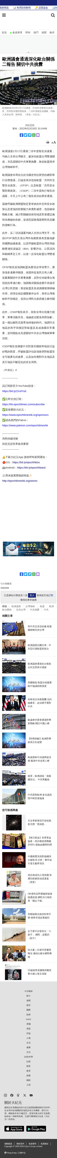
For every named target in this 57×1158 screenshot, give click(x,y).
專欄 (28, 1024)
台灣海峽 (30, 606)
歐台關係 (7, 609)
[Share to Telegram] (29, 135)
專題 (28, 1028)
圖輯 (28, 1080)
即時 (27, 32)
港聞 (44, 32)
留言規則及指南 (5, 587)
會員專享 (17, 32)
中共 (46, 609)
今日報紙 (28, 991)
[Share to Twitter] (25, 135)
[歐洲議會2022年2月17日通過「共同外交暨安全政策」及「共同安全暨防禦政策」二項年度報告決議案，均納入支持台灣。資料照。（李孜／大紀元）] (28, 87)
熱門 (35, 32)
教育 (28, 1071)
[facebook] (12, 1095)
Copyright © (9, 1146)
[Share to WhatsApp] (34, 135)
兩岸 (52, 32)
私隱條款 (44, 1144)
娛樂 (28, 1075)
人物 (28, 1038)
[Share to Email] (38, 135)
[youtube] (31, 1095)
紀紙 (28, 1061)
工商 (28, 1085)
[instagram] (5, 1095)
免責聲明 (32, 1144)
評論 (28, 1033)
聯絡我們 (20, 1144)
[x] (25, 1095)
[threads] (18, 1095)
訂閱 (50, 595)
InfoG (28, 1019)
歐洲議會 (16, 606)
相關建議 (8, 1144)
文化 (28, 1052)
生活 (28, 1043)
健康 (28, 1047)
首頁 (4, 32)
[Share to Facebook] (21, 135)
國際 (28, 1010)
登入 (32, 595)
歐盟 (42, 606)
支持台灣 (20, 609)
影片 (28, 996)
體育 (28, 1066)
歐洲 (51, 606)
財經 (28, 1014)
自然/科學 (28, 1057)
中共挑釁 (34, 609)
